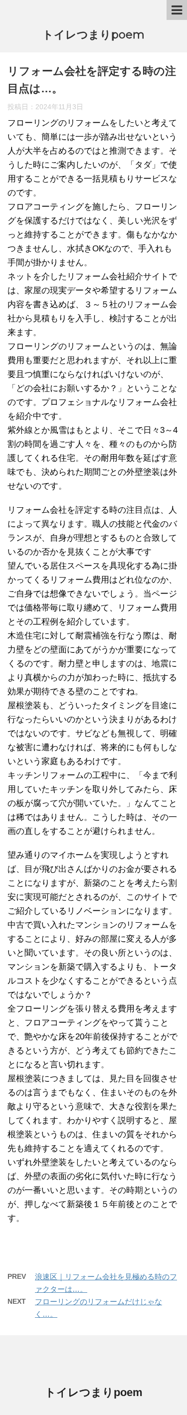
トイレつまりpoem (93, 34)
